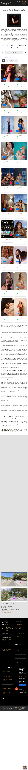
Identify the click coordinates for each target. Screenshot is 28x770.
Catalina (20, 317)
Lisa (20, 161)
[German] (23, 1)
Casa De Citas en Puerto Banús (7, 689)
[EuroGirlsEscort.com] (7, 698)
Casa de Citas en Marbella (7, 683)
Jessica (7, 83)
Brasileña (10, 138)
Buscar (14, 52)
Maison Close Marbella (7, 676)
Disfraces (17, 650)
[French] (21, 1)
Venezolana (23, 86)
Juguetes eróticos (19, 624)
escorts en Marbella (6, 671)
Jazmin (20, 83)
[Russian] (24, 1)
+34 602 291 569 (8, 614)
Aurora (20, 239)
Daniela (20, 213)
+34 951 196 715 (9, 612)
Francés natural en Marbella (19, 656)
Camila (20, 291)
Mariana (7, 291)
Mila (7, 135)
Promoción (7, 239)
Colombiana (10, 86)
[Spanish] (26, 1)
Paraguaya (23, 164)
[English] (19, 1)
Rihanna (20, 135)
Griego (17, 659)
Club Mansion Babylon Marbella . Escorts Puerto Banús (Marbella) (22, 671)
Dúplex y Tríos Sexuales (20, 633)
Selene (7, 109)
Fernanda (20, 187)
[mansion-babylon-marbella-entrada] (14, 588)
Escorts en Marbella (19, 707)
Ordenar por (12, 60)
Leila (7, 317)
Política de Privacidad (10, 709)
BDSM (17, 662)
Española (10, 241)
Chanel (20, 109)
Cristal (7, 213)
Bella (7, 187)
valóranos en (23, 685)
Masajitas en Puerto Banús (6, 693)
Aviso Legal (16, 709)
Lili (20, 265)
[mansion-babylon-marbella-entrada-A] (14, 572)
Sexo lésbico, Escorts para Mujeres (20, 628)
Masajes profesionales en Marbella (7, 680)
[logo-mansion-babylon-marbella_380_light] (6, 2)
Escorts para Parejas (19, 631)
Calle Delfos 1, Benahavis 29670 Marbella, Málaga (10, 40)
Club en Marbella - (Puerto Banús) (9, 707)
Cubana (17, 636)
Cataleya (7, 161)
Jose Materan (22, 688)
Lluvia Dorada (18, 647)
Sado (17, 639)
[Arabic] (18, 1)
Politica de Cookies (22, 709)
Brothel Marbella (6, 673)
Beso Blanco (18, 653)
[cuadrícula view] (3, 60)
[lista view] (6, 60)
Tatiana (7, 265)
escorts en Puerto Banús (7, 685)
